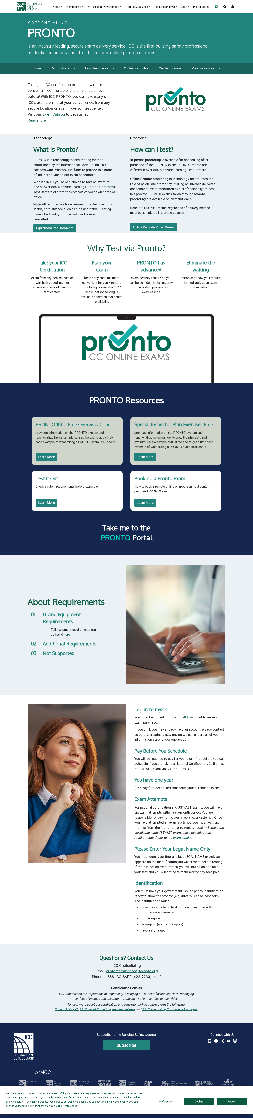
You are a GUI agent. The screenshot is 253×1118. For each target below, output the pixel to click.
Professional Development (103, 6)
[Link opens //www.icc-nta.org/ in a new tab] (148, 1084)
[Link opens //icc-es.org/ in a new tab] (54, 1084)
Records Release (123, 1009)
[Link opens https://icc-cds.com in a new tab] (204, 1084)
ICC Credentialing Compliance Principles (170, 1009)
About (56, 6)
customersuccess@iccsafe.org (132, 971)
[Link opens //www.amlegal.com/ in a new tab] (227, 1084)
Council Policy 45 (67, 1009)
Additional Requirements (69, 643)
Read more (37, 120)
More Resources (202, 68)
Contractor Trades (136, 68)
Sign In (233, 6)
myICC (184, 717)
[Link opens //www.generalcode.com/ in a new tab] (104, 1084)
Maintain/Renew (170, 68)
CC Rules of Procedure (95, 1009)
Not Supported (59, 653)
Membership (73, 6)
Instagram (235, 1040)
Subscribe (127, 1045)
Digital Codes (201, 6)
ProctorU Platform (100, 187)
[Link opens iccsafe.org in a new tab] (28, 1084)
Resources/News (164, 6)
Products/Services (136, 6)
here (67, 634)
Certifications (60, 68)
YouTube (228, 1040)
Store (183, 6)
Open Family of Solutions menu (217, 6)
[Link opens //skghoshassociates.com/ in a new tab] (127, 1084)
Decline (199, 1101)
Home (36, 68)
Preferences (166, 1101)
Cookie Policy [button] (120, 1101)
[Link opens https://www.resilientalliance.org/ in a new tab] (174, 1084)
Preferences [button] (70, 1106)
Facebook (216, 1040)
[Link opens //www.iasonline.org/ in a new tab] (80, 1084)
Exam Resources (96, 68)
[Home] (32, 6)
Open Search (225, 6)
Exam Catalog (53, 114)
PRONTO (116, 537)
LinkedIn (209, 1040)
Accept (232, 1101)
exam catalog (182, 838)
